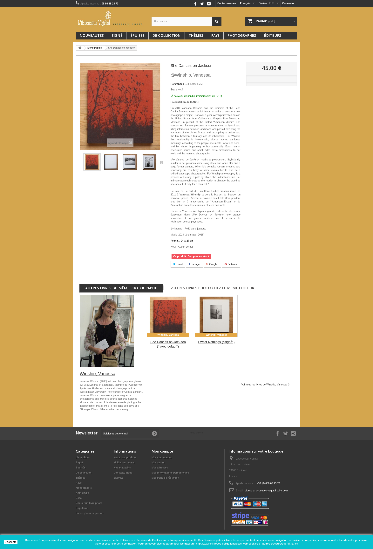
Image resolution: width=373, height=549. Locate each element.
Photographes (241, 35)
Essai (79, 497)
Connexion (288, 3)
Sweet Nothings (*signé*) (216, 342)
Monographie (84, 487)
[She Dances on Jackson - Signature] (111, 162)
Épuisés (137, 35)
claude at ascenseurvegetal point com (266, 490)
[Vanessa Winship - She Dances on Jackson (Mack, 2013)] (92, 162)
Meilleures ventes (124, 462)
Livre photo (83, 457)
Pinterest (232, 264)
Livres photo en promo (89, 513)
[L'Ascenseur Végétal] (111, 18)
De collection (167, 35)
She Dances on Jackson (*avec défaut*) (168, 344)
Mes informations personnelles (170, 472)
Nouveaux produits (125, 457)
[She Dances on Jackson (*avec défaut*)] (168, 316)
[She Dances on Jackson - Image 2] (149, 162)
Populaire (81, 508)
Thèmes (196, 35)
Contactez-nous (226, 3)
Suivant (161, 162)
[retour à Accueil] (80, 48)
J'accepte (11, 541)
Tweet (179, 264)
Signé (117, 35)
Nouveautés (92, 35)
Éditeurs (272, 35)
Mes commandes (162, 457)
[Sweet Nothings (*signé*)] (216, 316)
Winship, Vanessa (191, 75)
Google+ (213, 264)
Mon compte (162, 451)
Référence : (177, 83)
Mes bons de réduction (165, 477)
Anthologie (82, 492)
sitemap (118, 477)
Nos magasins (122, 467)
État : (174, 89)
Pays (215, 35)
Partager (195, 264)
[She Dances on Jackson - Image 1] (130, 162)
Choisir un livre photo (89, 503)
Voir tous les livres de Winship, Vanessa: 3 (265, 384)
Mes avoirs (158, 462)
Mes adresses (160, 467)
